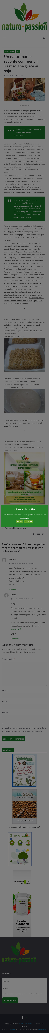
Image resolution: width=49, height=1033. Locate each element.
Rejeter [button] (19, 521)
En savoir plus (24, 518)
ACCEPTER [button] (28, 521)
